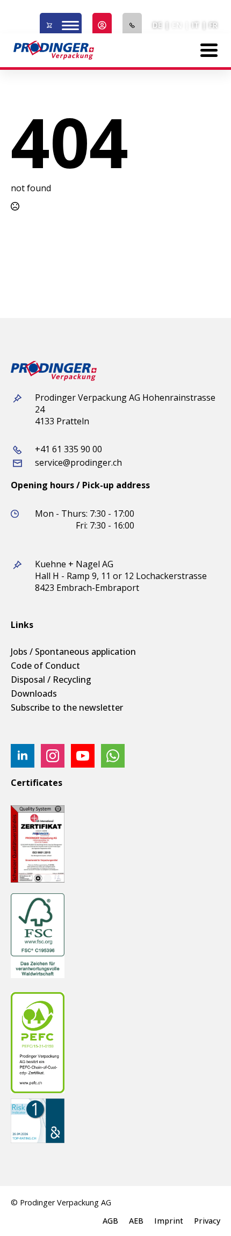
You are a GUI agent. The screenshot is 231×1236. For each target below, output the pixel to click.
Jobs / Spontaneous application (73, 651)
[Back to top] (204, 1209)
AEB (136, 1221)
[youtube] (83, 756)
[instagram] (52, 756)
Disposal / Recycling (51, 679)
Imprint (168, 1221)
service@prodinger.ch (78, 462)
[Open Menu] (70, 25)
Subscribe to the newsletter (67, 707)
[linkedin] (22, 756)
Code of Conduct (45, 665)
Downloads (34, 693)
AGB (110, 1221)
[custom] (113, 756)
